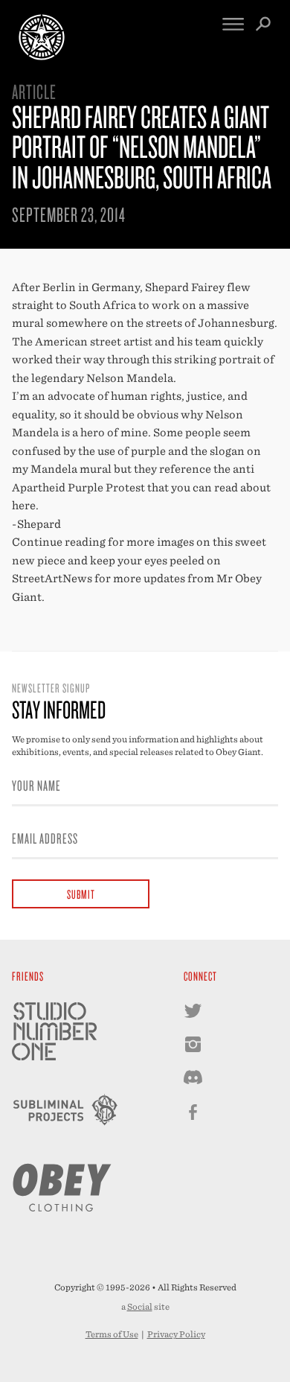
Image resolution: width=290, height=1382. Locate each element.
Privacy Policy (176, 1334)
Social (139, 1307)
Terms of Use (112, 1334)
